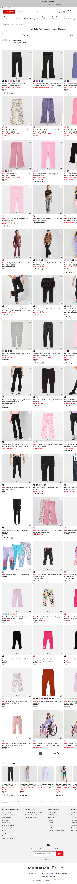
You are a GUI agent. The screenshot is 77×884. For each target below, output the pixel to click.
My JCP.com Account (8, 815)
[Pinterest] (41, 868)
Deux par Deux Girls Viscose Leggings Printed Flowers (47, 618)
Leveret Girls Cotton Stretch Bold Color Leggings (47, 702)
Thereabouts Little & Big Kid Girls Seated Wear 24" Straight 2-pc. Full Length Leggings (46, 744)
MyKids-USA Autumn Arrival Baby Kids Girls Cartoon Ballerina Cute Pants (16, 744)
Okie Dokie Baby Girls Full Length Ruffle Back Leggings (47, 401)
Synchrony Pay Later (8, 828)
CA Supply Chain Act (61, 873)
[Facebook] (37, 868)
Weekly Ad (51, 817)
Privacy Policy (33, 873)
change (25, 42)
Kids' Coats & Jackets (16, 801)
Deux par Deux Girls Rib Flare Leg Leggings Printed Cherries (14, 702)
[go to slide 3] (47, 5)
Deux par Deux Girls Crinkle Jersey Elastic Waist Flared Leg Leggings (15, 618)
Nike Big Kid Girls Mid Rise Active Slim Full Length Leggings (16, 488)
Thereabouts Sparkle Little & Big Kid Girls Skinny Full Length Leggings (46, 354)
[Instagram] (33, 868)
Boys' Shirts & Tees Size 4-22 (39, 801)
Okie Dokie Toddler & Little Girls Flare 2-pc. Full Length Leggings (48, 531)
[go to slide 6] (52, 5)
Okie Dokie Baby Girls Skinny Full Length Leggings (46, 488)
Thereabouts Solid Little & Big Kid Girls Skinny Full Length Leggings (14, 84)
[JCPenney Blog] (48, 868)
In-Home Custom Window (56, 830)
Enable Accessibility (6, 8)
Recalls (4, 830)
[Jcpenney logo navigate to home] (9, 12)
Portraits (50, 823)
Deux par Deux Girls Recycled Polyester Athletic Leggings (47, 575)
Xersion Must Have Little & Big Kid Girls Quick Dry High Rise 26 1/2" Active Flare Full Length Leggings (16, 310)
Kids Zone (51, 828)
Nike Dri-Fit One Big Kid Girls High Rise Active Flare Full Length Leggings (16, 401)
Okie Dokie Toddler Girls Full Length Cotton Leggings (16, 354)
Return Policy (6, 823)
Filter (25, 35)
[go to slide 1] (44, 5)
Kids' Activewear (27, 801)
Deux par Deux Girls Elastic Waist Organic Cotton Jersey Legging (45, 660)
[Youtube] (44, 868)
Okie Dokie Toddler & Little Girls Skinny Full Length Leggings (47, 310)
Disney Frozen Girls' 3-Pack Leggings (15, 574)
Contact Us (5, 820)
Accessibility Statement (48, 876)
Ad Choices (46, 880)
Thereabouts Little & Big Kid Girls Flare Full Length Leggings (47, 264)
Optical (50, 825)
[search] (60, 12)
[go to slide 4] (49, 5)
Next (55, 753)
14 (61, 698)
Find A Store (52, 812)
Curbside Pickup (53, 815)
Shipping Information (8, 825)
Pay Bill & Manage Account (33, 812)
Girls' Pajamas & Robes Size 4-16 (56, 801)
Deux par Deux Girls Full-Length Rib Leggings (15, 660)
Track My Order (7, 812)
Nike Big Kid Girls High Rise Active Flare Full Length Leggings (47, 219)
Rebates (4, 836)
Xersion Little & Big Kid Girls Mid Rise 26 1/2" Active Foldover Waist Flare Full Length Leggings (48, 85)
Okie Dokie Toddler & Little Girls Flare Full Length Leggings (16, 131)
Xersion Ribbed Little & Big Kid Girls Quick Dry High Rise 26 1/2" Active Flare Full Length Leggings (16, 445)
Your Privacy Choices (45, 873)
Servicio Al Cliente (7, 838)
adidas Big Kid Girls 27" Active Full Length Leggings (15, 531)
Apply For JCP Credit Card (33, 815)
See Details (48, 859)
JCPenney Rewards (8, 817)
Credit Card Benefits (31, 817)
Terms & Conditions (36, 880)
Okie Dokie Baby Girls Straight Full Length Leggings (46, 174)
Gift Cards (5, 833)
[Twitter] (29, 868)
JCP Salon (51, 820)
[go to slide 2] (45, 5)
